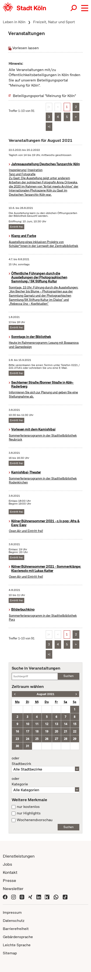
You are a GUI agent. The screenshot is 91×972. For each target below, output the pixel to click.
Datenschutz (13, 920)
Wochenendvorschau (34, 820)
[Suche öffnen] (73, 8)
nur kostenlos (28, 807)
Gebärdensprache (18, 936)
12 (46, 724)
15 (74, 724)
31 (27, 746)
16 (17, 731)
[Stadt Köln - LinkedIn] (38, 897)
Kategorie (20, 781)
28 (65, 739)
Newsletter (13, 888)
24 (27, 739)
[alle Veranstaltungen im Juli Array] (15, 694)
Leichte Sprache (17, 945)
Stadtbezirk (21, 761)
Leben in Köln (14, 21)
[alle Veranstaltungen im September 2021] (76, 694)
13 (56, 724)
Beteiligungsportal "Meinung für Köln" (44, 95)
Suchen (68, 676)
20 (56, 731)
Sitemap (10, 953)
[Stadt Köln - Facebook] (5, 897)
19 (46, 731)
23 (17, 739)
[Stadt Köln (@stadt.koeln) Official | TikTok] (65, 897)
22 (74, 731)
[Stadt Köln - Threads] (22, 897)
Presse (9, 880)
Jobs (7, 864)
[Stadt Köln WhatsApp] (56, 897)
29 (74, 739)
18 (36, 731)
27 (56, 739)
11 (36, 724)
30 (17, 746)
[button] (84, 8)
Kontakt (10, 872)
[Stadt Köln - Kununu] (47, 897)
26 (46, 739)
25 (36, 739)
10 (27, 724)
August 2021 (45, 694)
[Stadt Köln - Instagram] (13, 897)
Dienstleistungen (19, 856)
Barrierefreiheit (16, 928)
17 (27, 731)
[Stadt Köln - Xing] (30, 897)
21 (65, 731)
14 (65, 724)
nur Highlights (29, 813)
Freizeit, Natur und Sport (54, 21)
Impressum (12, 912)
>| (49, 127)
